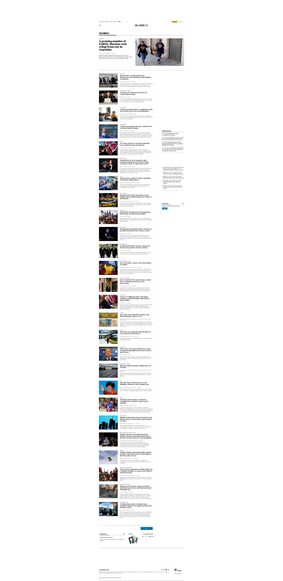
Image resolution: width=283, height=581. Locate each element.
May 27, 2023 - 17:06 (110, 53)
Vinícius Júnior (123, 193)
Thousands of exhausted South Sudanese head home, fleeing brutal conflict (135, 213)
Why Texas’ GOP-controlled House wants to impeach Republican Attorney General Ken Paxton (135, 350)
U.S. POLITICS (122, 295)
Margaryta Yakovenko (124, 423)
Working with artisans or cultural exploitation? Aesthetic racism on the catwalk (134, 401)
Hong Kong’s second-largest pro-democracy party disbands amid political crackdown (135, 77)
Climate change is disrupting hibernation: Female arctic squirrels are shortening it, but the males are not (135, 454)
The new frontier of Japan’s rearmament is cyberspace (170, 134)
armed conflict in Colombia (126, 467)
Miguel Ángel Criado (124, 458)
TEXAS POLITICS (123, 347)
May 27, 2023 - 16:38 (130, 81)
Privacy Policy (106, 577)
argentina (101, 38)
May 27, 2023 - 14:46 (131, 114)
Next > (146, 528)
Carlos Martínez (143, 370)
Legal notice (101, 577)
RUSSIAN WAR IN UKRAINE (125, 484)
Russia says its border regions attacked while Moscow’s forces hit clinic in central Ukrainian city (135, 488)
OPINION (121, 330)
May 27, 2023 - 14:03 (129, 147)
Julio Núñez (122, 440)
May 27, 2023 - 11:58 (126, 216)
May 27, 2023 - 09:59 (131, 286)
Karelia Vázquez (123, 114)
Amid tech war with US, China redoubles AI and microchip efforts (135, 179)
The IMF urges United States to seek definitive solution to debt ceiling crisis (134, 383)
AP (99, 53)
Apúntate (165, 208)
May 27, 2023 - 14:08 (129, 130)
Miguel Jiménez (123, 387)
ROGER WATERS (123, 227)
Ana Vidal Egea (123, 286)
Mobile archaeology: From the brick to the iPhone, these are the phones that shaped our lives (136, 419)
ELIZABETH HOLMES (123, 244)
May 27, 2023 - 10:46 (136, 267)
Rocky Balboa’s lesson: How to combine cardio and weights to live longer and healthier (172, 182)
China (121, 176)
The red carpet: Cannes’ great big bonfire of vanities (135, 263)
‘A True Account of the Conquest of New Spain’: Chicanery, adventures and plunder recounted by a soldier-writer (173, 149)
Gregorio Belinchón (124, 267)
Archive (130, 534)
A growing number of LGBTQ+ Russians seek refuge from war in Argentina (113, 45)
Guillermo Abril (123, 182)
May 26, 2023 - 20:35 (129, 510)
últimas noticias (166, 130)
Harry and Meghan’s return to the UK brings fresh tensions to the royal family (173, 138)
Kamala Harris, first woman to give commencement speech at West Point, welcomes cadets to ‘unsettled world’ (134, 162)
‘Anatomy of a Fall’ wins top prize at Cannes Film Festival (133, 93)
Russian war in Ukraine (125, 364)
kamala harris (123, 158)
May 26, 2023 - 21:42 (134, 423)
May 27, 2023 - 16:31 (126, 97)
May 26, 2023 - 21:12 (133, 458)
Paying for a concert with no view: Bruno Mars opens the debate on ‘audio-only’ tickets (173, 177)
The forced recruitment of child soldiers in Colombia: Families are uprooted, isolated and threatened (136, 471)
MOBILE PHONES (123, 415)
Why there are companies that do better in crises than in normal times (135, 332)
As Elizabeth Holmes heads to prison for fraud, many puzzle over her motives (135, 247)
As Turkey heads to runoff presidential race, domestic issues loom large (135, 144)
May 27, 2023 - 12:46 (133, 201)
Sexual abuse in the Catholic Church (128, 432)
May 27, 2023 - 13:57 (129, 166)
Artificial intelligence (125, 278)
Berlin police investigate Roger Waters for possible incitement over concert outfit (136, 230)
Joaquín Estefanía (123, 336)
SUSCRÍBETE (174, 21)
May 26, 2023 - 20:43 (128, 492)
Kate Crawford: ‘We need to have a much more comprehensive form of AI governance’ (135, 281)
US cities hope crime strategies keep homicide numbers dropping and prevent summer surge (136, 505)
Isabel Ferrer (123, 319)
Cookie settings (113, 577)
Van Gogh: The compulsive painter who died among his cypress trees (135, 315)
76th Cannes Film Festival (125, 90)
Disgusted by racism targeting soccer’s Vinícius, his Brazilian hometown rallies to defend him (136, 197)
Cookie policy (118, 577)
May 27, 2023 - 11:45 (126, 233)
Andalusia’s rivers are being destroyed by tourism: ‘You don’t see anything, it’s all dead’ (173, 173)
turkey (121, 141)
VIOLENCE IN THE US (124, 502)
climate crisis (123, 124)
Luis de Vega (137, 370)
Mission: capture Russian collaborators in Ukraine (135, 366)
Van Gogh (122, 313)
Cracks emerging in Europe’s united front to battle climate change (136, 127)
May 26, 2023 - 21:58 (132, 405)
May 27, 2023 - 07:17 (132, 336)
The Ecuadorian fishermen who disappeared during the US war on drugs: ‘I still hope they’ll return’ (172, 144)
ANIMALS (121, 450)
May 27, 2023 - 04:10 (136, 387)
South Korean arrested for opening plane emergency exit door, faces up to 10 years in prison (173, 187)
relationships (123, 107)
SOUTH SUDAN (122, 210)
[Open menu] (100, 25)
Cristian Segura (130, 370)
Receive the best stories (106, 537)
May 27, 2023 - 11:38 (126, 250)
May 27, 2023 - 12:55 (134, 182)
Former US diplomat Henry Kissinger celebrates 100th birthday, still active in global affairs (135, 298)
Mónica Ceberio (123, 370)
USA (121, 381)
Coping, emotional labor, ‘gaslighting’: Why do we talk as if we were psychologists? (136, 110)
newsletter (165, 203)
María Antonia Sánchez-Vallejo (133, 319)
